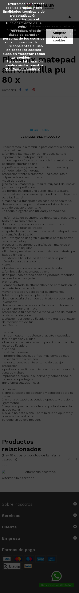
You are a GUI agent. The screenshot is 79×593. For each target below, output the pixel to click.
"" (22, 69)
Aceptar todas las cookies (59, 36)
